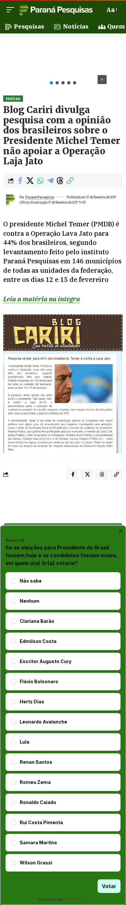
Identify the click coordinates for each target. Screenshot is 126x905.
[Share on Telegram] (50, 180)
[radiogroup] (63, 722)
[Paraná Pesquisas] (55, 10)
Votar (109, 886)
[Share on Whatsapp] (40, 180)
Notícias (13, 98)
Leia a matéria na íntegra (41, 299)
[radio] (13, 581)
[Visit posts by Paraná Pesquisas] (10, 200)
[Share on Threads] (60, 180)
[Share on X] (30, 180)
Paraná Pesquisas (40, 197)
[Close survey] (120, 531)
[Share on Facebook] (20, 180)
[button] (11, 10)
